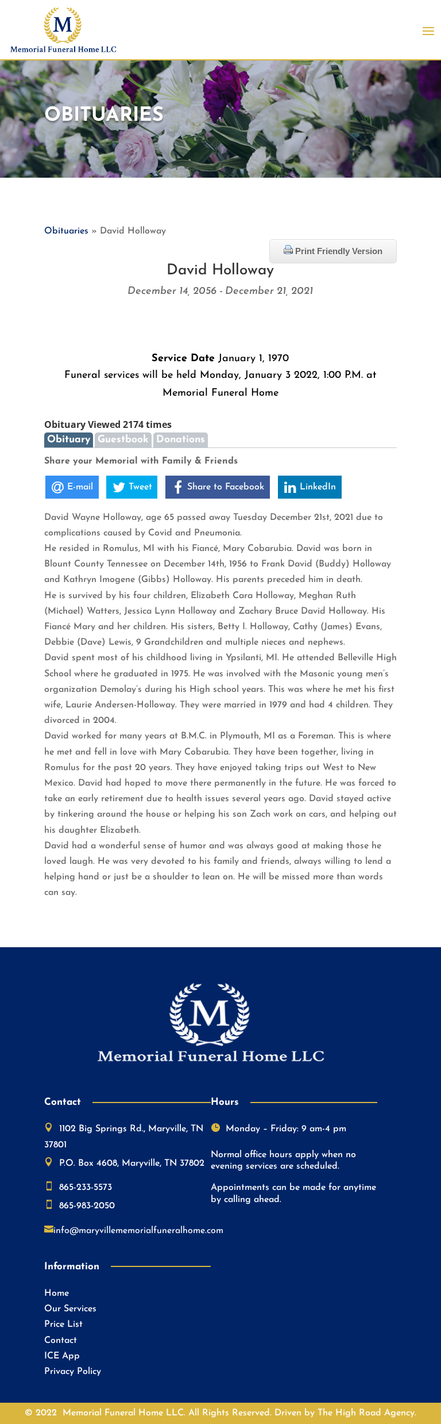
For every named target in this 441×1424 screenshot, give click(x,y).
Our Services (70, 1309)
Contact (60, 1340)
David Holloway (220, 270)
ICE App (62, 1356)
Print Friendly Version (337, 251)
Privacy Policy (72, 1371)
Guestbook (123, 440)
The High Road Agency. (367, 1413)
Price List (63, 1324)
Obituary (68, 440)
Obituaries (66, 231)
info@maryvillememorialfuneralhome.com (138, 1230)
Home (56, 1293)
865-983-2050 (87, 1206)
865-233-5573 (85, 1187)
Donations (180, 440)
